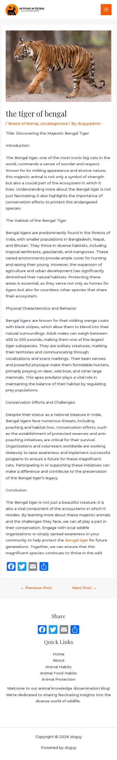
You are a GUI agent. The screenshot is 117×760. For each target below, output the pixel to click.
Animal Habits (58, 667)
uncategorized (54, 123)
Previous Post (36, 587)
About (58, 660)
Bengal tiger (76, 540)
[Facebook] (42, 630)
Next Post (84, 587)
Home (58, 654)
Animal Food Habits (58, 673)
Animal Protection (58, 679)
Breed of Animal (23, 123)
